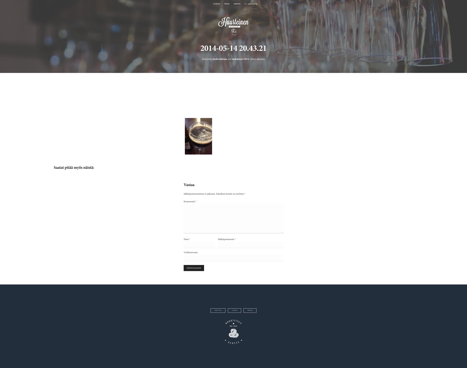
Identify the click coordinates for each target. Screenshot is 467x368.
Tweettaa (218, 310)
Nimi (187, 239)
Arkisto (237, 4)
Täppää (250, 310)
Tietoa (227, 4)
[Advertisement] (233, 94)
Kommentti (190, 201)
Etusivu (216, 4)
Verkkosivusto (191, 252)
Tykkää (234, 310)
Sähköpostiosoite (227, 239)
